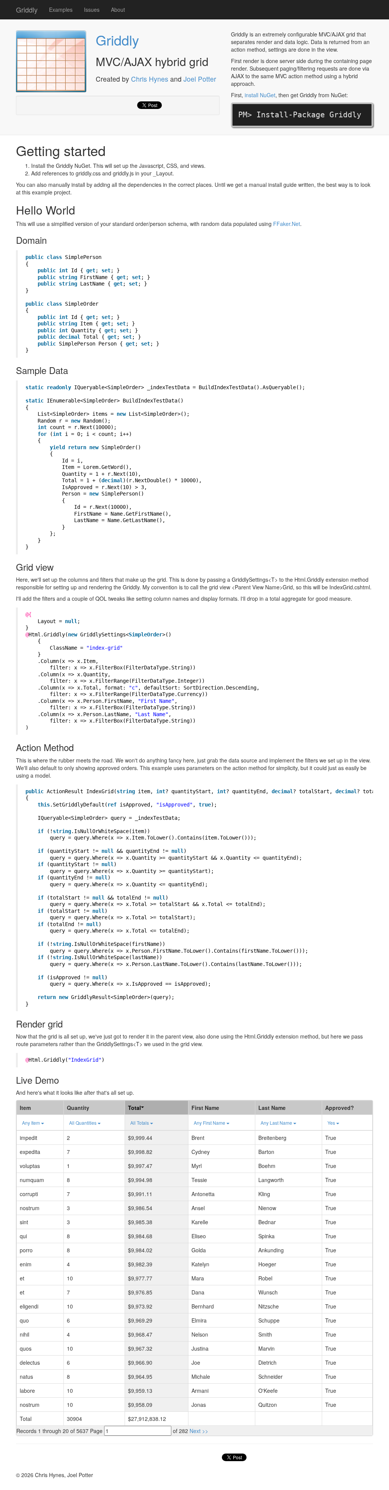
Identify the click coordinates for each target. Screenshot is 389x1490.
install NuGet (260, 95)
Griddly (27, 9)
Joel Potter (199, 79)
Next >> (199, 1431)
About (118, 9)
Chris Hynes (149, 79)
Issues (92, 9)
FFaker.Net (286, 223)
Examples (61, 9)
